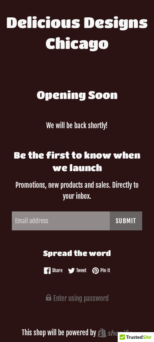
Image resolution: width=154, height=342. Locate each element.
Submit (126, 221)
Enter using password (80, 298)
